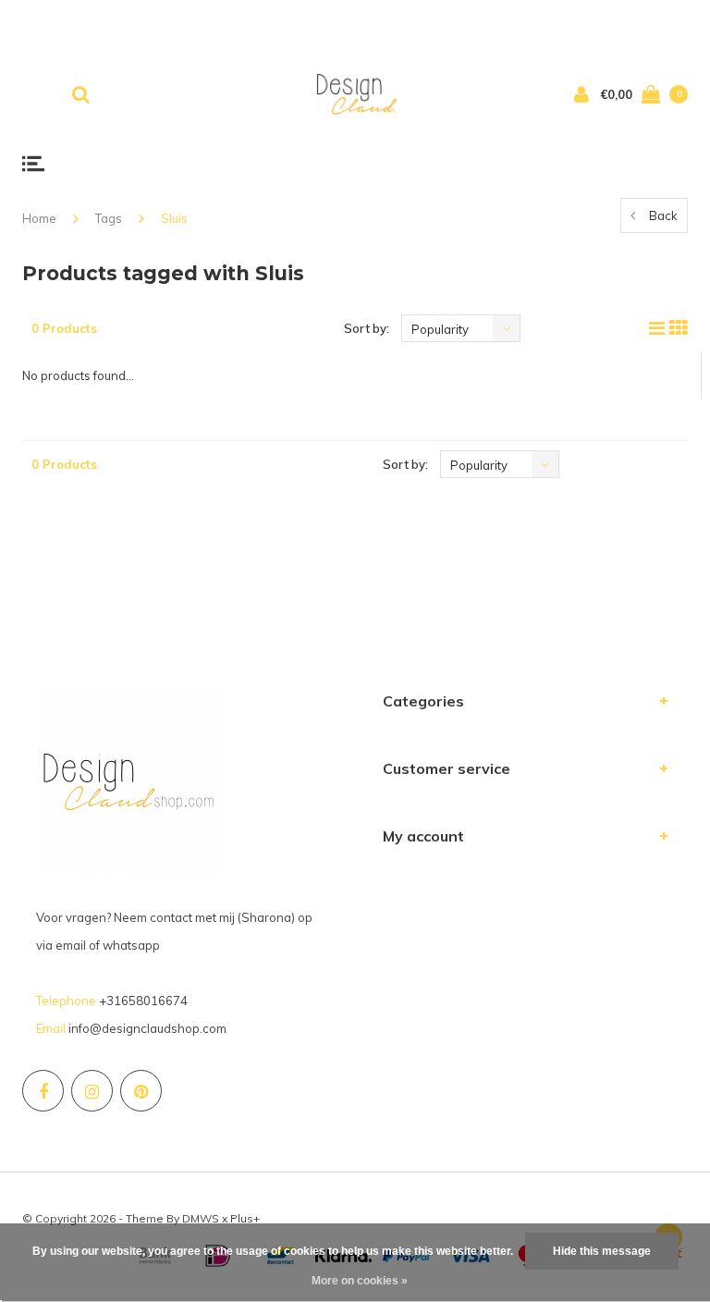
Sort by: (366, 328)
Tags (108, 218)
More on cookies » (360, 1280)
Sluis (174, 218)
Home (39, 218)
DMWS (200, 1218)
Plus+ (245, 1218)
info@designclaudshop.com (147, 1028)
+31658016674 (143, 1000)
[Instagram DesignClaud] (92, 1091)
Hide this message (602, 1251)
